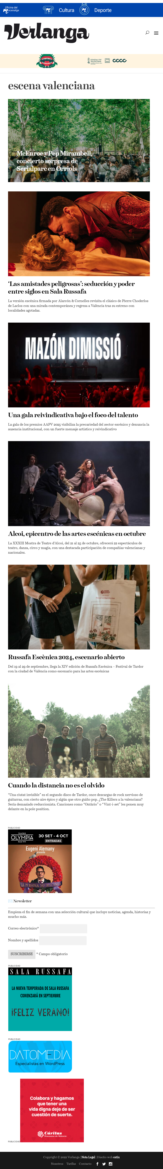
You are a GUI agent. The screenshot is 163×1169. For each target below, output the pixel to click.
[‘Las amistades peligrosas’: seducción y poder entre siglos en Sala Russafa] (79, 233)
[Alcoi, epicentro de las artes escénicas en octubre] (79, 483)
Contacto (85, 1163)
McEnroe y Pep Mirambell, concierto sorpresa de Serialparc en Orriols (54, 161)
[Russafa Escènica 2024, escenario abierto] (79, 607)
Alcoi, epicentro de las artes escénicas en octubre (77, 534)
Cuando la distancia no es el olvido (56, 786)
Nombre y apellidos (23, 940)
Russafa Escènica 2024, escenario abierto (66, 657)
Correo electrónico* (24, 928)
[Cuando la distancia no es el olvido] (79, 730)
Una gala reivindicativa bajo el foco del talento (73, 415)
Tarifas (71, 1163)
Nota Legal (89, 1157)
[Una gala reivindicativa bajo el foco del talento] (79, 365)
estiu (116, 1157)
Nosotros (57, 1163)
